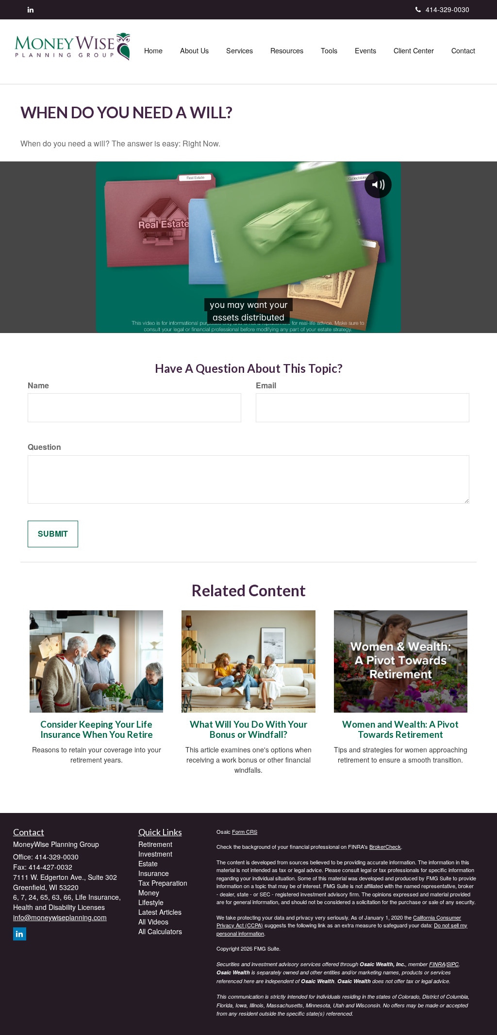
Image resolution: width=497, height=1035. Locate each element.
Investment (155, 854)
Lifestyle (151, 902)
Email (266, 385)
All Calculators (160, 931)
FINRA (437, 964)
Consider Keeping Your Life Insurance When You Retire (96, 729)
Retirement (155, 844)
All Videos (153, 921)
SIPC (453, 964)
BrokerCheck (385, 846)
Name (38, 385)
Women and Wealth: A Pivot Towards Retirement (400, 729)
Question (44, 447)
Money (148, 892)
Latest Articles (160, 912)
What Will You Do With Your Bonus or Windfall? (248, 729)
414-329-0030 (447, 9)
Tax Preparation (162, 883)
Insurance (153, 873)
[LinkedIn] (30, 9)
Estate (148, 863)
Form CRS (244, 831)
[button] (194, 50)
